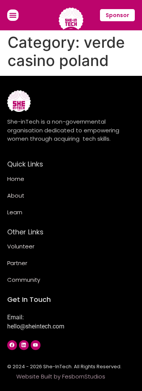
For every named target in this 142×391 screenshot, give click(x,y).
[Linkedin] (24, 345)
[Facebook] (12, 345)
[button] (13, 15)
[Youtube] (36, 345)
